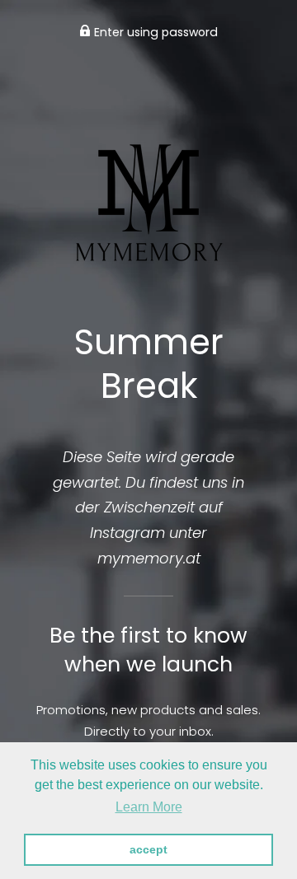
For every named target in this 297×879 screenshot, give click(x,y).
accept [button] (148, 849)
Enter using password (154, 32)
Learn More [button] (149, 807)
